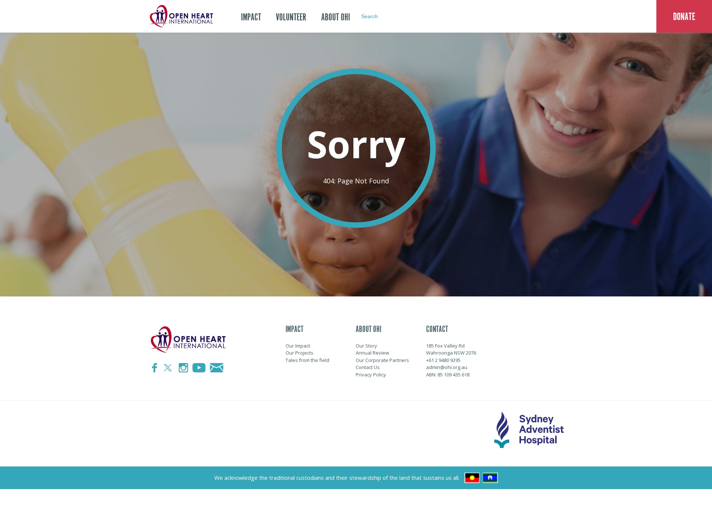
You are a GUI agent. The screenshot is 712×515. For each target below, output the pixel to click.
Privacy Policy (371, 374)
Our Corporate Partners (382, 360)
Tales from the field (307, 360)
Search (369, 16)
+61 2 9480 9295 (443, 360)
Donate (684, 16)
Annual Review (372, 352)
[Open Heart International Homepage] (180, 16)
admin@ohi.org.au (446, 367)
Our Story (366, 345)
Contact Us (368, 367)
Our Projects (299, 352)
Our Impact (298, 345)
